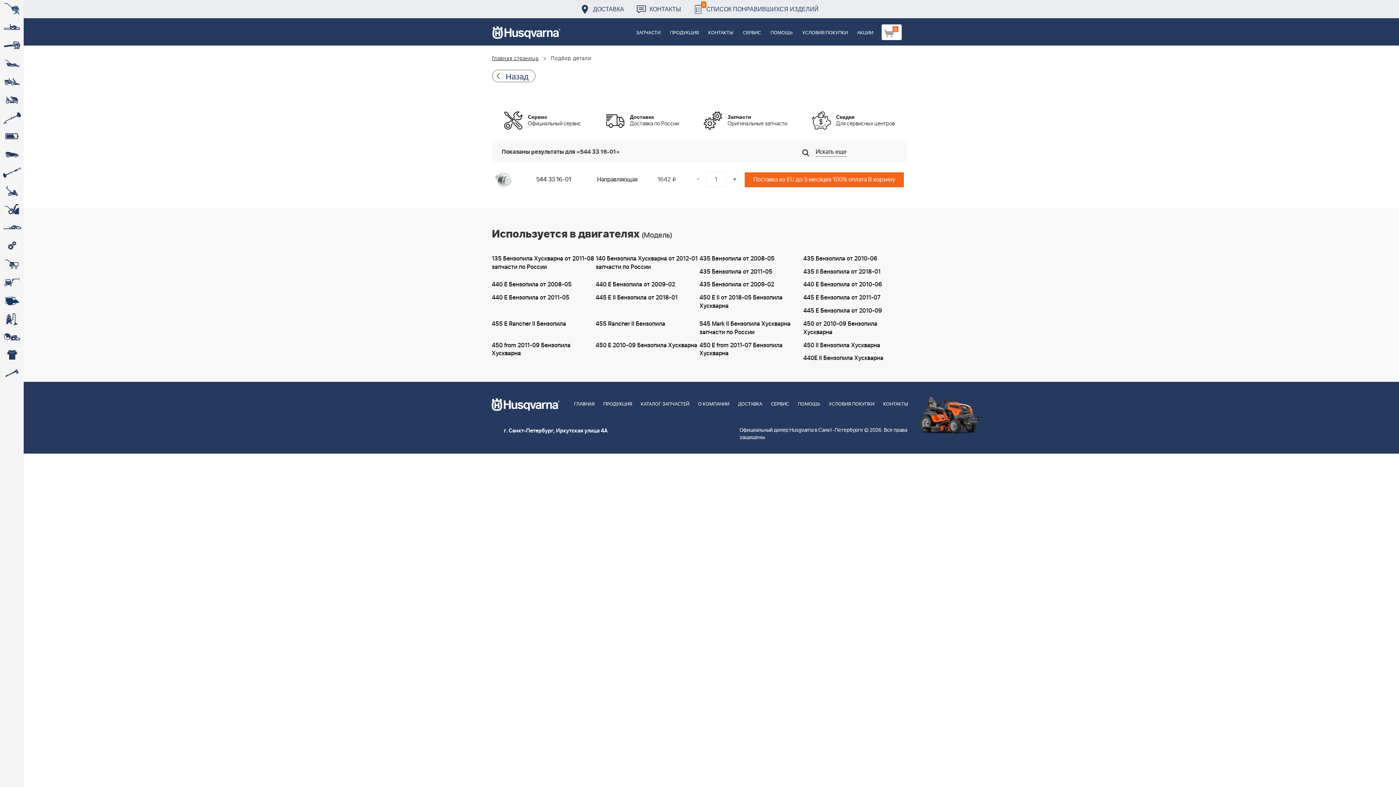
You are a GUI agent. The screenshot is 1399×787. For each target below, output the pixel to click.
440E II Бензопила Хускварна (843, 358)
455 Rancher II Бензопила (630, 324)
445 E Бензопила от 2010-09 (842, 310)
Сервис (752, 33)
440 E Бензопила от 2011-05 (530, 297)
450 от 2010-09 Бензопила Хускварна (840, 328)
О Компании (713, 404)
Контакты (665, 9)
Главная (584, 404)
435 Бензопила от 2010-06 (840, 258)
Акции (865, 33)
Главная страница (515, 58)
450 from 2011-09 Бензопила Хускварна (531, 349)
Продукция (684, 33)
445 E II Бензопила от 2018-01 (637, 297)
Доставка (608, 9)
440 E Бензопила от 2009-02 (635, 284)
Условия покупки (825, 33)
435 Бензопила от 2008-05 (737, 258)
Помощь (782, 33)
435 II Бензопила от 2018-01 (842, 271)
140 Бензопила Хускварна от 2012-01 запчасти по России (647, 262)
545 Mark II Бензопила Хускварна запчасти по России (745, 328)
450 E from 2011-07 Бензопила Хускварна (741, 349)
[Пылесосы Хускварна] (12, 319)
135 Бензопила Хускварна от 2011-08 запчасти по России (543, 262)
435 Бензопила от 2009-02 (737, 284)
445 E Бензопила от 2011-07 (842, 297)
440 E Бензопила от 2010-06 (842, 284)
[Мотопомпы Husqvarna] (12, 300)
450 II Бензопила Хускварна (841, 345)
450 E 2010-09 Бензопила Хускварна (646, 345)
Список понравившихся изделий (760, 7)
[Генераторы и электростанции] (12, 264)
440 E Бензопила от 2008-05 (532, 284)
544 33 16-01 (553, 179)
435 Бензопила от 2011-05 (736, 271)
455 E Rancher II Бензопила (529, 324)
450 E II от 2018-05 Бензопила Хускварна (741, 301)
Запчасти (648, 33)
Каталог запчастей (665, 404)
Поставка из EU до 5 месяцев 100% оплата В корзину (824, 179)
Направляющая (617, 179)
